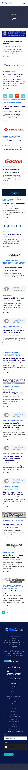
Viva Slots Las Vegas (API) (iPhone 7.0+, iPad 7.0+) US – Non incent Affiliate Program (13, 425)
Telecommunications (8, 167)
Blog (14, 706)
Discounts (18, 199)
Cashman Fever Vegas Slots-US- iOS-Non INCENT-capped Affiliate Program (13, 458)
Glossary (14, 704)
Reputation (14, 701)
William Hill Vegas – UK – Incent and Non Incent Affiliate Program (13, 393)
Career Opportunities (14, 716)
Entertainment (6, 70)
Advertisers (14, 691)
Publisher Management (14, 696)
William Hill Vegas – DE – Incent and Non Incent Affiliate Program (13, 359)
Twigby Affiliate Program (11, 169)
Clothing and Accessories (10, 260)
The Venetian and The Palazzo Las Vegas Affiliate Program (12, 556)
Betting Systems (8, 295)
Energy (4, 231)
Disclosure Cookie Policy (14, 729)
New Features (14, 714)
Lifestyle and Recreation (9, 102)
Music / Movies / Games (14, 355)
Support (14, 724)
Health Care (12, 137)
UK (21, 328)
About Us (14, 711)
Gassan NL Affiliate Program (12, 268)
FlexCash (14, 694)
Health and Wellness (8, 135)
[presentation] (14, 34)
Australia (5, 137)
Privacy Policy (14, 719)
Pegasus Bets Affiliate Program (13, 298)
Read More (5, 56)
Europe (4, 265)
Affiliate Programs (8, 39)
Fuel (9, 231)
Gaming (17, 328)
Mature (11, 104)
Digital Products (7, 294)
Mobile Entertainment (8, 522)
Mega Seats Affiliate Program (12, 74)
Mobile (20, 326)
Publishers (14, 689)
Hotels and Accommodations (13, 551)
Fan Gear (17, 39)
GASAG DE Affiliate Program (12, 234)
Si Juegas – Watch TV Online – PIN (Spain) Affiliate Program (12, 493)
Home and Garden (7, 585)
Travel (20, 198)
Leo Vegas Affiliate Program (12, 525)
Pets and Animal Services (13, 587)
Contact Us (14, 726)
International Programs (9, 262)
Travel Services (6, 200)
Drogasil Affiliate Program (11, 140)
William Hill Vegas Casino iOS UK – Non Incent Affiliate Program (13, 331)
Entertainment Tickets (9, 71)
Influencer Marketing (14, 699)
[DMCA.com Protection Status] (14, 661)
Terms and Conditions (14, 721)
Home (12, 14)
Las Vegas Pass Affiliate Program (14, 203)
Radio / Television (13, 489)
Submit (8, 754)
